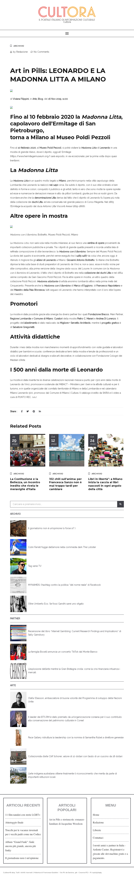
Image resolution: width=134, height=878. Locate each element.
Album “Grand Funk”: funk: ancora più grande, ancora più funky (20, 846)
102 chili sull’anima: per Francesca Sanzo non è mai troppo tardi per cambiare (65, 484)
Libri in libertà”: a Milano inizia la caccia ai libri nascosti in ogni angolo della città (105, 484)
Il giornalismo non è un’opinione (22, 858)
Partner (15, 618)
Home (96, 814)
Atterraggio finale (14, 822)
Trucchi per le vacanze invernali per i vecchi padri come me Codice (23, 832)
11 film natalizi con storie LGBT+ (22, 814)
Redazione (98, 822)
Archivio (19, 46)
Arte (13, 685)
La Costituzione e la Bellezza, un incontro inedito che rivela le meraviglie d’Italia (25, 484)
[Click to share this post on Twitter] (27, 411)
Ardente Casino (101, 849)
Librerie (97, 830)
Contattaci (98, 837)
